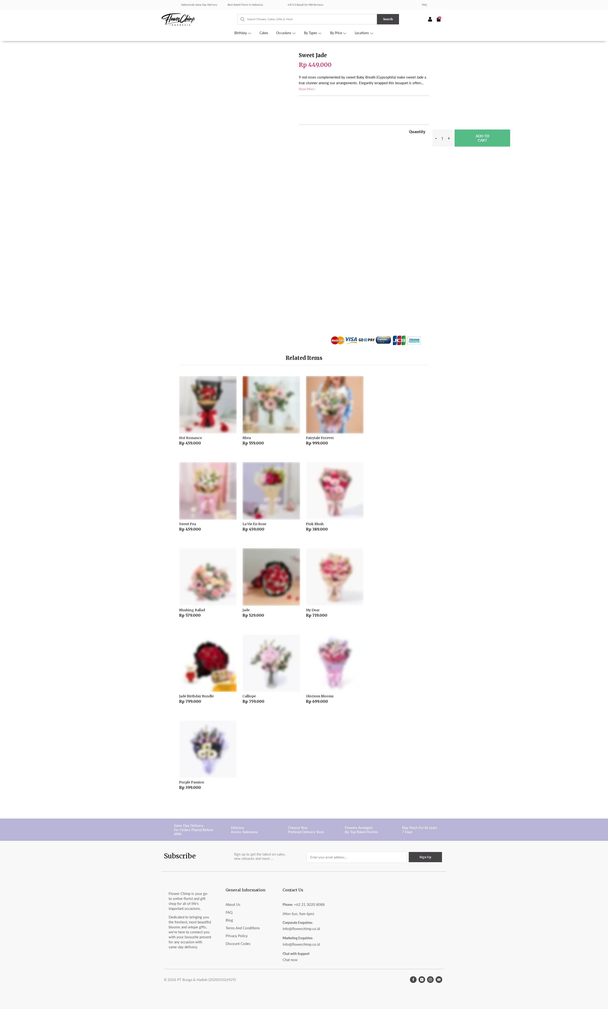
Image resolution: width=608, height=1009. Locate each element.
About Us (233, 904)
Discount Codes (238, 943)
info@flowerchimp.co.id (301, 928)
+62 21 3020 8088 (309, 904)
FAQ (424, 4)
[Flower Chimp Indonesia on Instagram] (430, 979)
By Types (311, 33)
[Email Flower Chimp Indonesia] (439, 979)
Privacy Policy (237, 936)
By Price (336, 33)
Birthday (241, 33)
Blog (229, 920)
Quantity (417, 132)
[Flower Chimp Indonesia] (200, 19)
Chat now (290, 960)
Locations (362, 33)
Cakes (264, 33)
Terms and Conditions (243, 928)
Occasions (284, 33)
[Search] (240, 19)
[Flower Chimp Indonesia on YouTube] (421, 979)
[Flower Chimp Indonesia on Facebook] (413, 979)
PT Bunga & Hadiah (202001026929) (206, 979)
